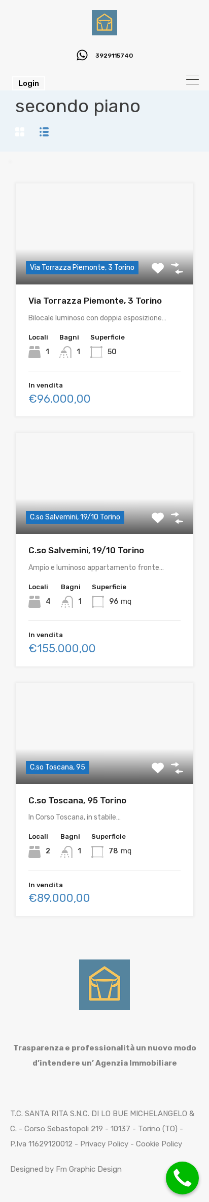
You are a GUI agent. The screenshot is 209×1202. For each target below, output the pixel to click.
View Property (105, 763)
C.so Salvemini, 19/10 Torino (86, 550)
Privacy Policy (104, 1143)
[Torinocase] (104, 30)
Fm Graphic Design (89, 1169)
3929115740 (114, 55)
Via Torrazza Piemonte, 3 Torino (95, 301)
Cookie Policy (159, 1143)
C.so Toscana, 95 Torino (77, 800)
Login (28, 83)
